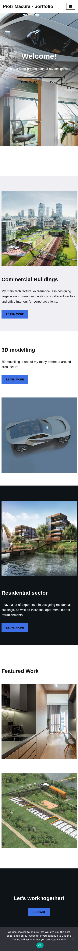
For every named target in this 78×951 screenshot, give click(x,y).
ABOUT (52, 81)
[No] (73, 939)
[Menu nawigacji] (70, 6)
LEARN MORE (15, 314)
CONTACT (39, 912)
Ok (40, 945)
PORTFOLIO (29, 81)
